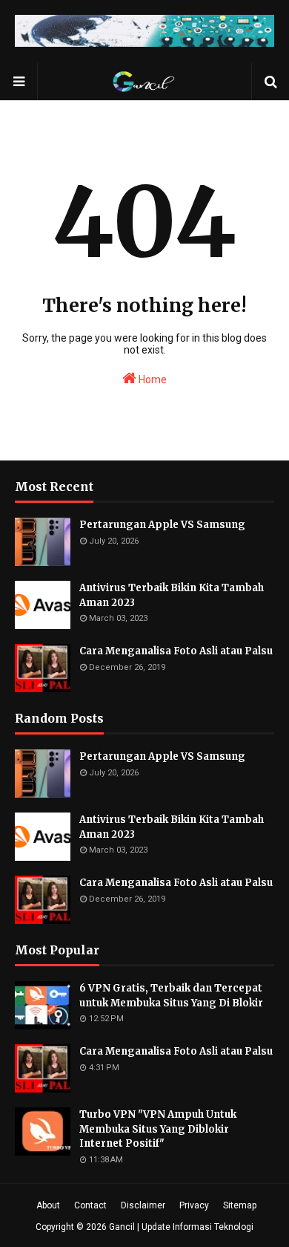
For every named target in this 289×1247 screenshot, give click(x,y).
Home (151, 379)
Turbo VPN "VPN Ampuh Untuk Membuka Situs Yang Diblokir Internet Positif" (157, 1129)
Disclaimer (143, 1205)
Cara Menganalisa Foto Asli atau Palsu (176, 651)
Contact (90, 1205)
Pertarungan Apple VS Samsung (162, 524)
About (48, 1205)
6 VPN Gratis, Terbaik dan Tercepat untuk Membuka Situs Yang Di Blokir (171, 995)
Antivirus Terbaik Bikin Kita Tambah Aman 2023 (171, 595)
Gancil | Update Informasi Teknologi (181, 1227)
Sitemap (239, 1205)
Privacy (194, 1205)
